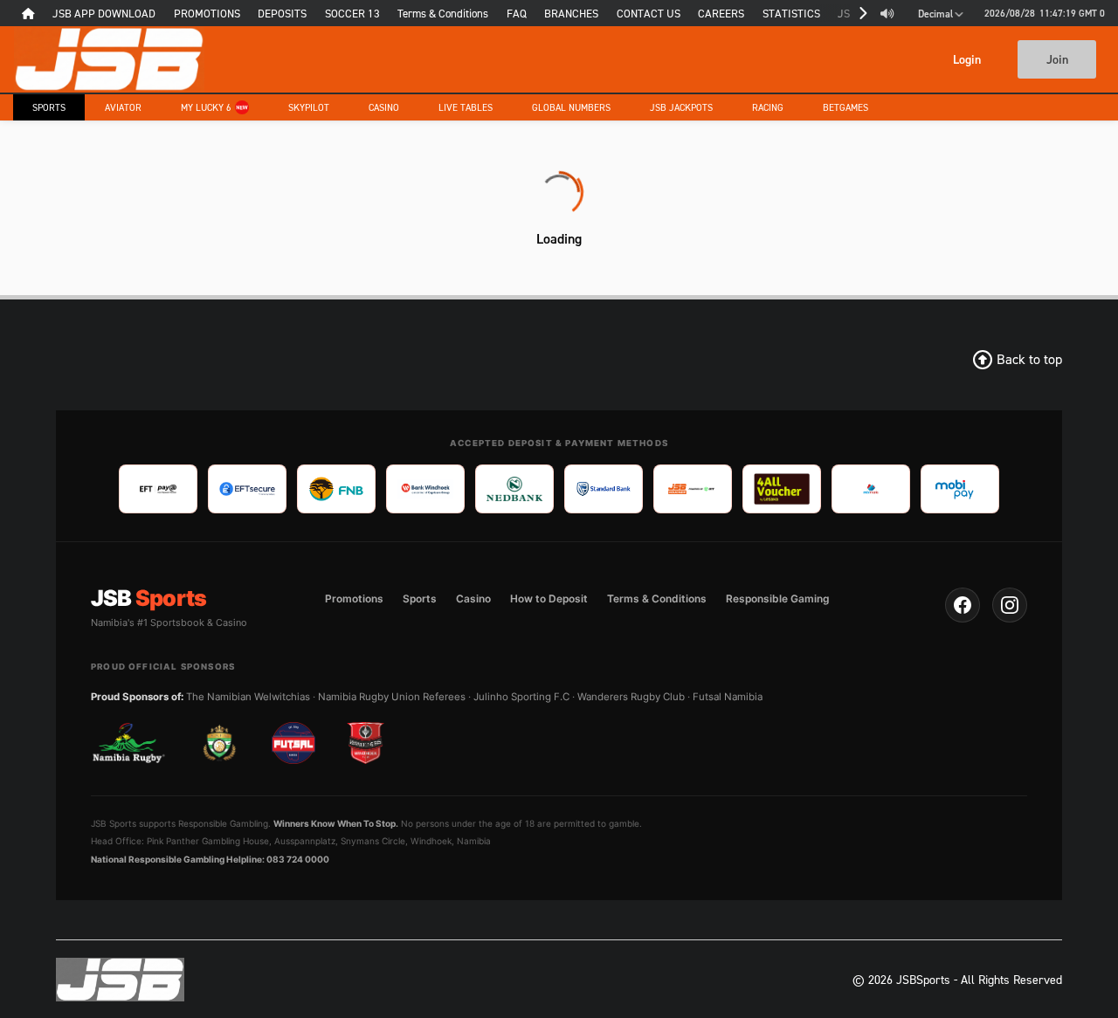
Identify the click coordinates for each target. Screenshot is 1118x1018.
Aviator (123, 107)
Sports (49, 107)
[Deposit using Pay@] (158, 488)
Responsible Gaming (777, 598)
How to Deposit (549, 598)
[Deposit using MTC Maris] (871, 488)
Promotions (354, 598)
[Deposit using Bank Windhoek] (425, 488)
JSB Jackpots (681, 107)
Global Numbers (571, 107)
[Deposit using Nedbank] (514, 488)
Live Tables (465, 107)
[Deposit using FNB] (336, 488)
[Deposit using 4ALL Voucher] (781, 488)
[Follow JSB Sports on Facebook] (962, 605)
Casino (384, 107)
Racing (767, 107)
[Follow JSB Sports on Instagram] (1009, 605)
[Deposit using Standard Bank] (603, 488)
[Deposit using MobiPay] (960, 488)
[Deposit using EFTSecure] (247, 488)
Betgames (845, 107)
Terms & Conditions (657, 598)
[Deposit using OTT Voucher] (692, 488)
